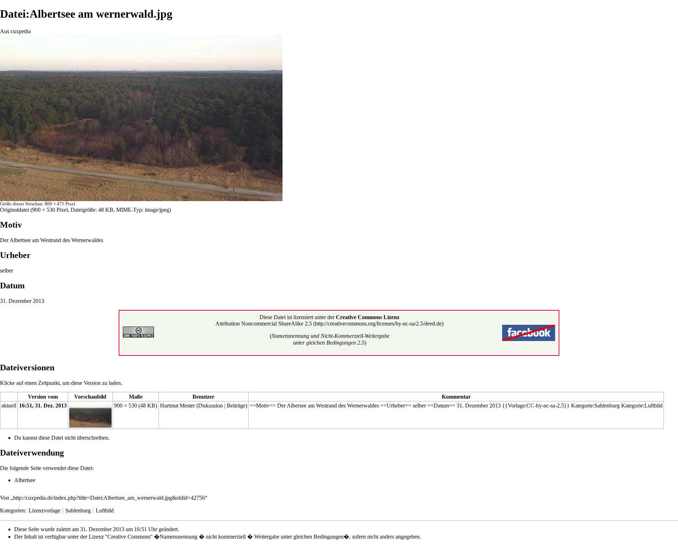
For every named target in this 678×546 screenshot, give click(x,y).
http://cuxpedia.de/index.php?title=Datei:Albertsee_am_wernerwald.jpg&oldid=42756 (109, 498)
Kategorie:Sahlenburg (595, 406)
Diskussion (210, 406)
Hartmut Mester (177, 406)
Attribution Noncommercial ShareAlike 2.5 (263, 324)
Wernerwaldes (87, 240)
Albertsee (20, 240)
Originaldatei (14, 210)
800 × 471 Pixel (60, 203)
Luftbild (105, 510)
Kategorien (12, 510)
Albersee (297, 406)
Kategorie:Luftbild (641, 406)
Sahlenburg (78, 510)
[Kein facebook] (528, 332)
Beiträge (236, 406)
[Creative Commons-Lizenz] (138, 331)
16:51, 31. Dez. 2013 (43, 406)
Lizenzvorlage (44, 510)
